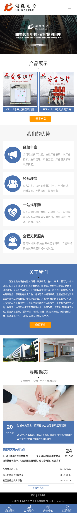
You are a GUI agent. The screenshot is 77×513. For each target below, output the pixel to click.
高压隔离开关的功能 (14, 449)
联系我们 (42, 495)
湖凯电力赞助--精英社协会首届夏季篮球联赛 (41, 425)
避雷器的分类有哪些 (12, 480)
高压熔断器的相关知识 (13, 475)
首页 (33, 495)
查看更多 (40, 324)
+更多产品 (40, 118)
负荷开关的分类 (10, 469)
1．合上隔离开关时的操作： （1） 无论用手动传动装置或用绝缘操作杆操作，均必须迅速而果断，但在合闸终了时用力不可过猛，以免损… (32, 461)
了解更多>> (38, 488)
